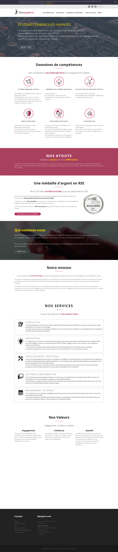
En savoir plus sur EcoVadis (27, 214)
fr (101, 12)
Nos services (60, 12)
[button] (9, 37)
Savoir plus (25, 44)
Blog (15, 525)
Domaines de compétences (74, 12)
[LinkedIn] (95, 6)
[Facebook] (89, 6)
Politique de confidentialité (22, 530)
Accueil (16, 521)
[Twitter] (92, 6)
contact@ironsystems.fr (43, 532)
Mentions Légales (19, 528)
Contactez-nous (90, 12)
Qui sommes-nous (48, 12)
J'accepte (49, 3)
